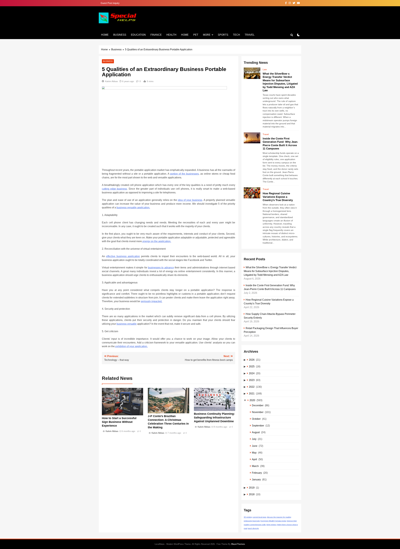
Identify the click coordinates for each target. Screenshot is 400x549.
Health (171, 34)
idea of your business (190, 200)
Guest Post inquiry (110, 3)
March (255, 466)
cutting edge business (114, 188)
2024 (252, 373)
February (257, 472)
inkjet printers (271, 525)
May (254, 452)
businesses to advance (161, 267)
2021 (252, 393)
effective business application (123, 256)
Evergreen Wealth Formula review (273, 521)
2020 (252, 400)
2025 (252, 366)
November (257, 412)
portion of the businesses (184, 173)
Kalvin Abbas (111, 81)
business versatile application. (133, 207)
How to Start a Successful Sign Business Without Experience (119, 422)
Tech (236, 34)
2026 (252, 359)
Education (138, 34)
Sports (223, 34)
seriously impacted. (151, 301)
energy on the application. (156, 241)
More (206, 34)
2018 (252, 494)
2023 (252, 380)
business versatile (127, 323)
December (257, 405)
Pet (195, 34)
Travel (250, 34)
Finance (156, 34)
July (254, 439)
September (258, 425)
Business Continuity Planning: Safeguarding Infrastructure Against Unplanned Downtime (214, 417)
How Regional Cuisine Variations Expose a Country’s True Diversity (278, 196)
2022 (252, 386)
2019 (252, 487)
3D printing (248, 517)
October (256, 418)
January (256, 479)
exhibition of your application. (131, 346)
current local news (259, 517)
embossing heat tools (252, 521)
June (254, 445)
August (256, 432)
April (254, 459)
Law (265, 69)
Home (105, 34)
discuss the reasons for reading (279, 517)
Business (119, 34)
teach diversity (253, 528)
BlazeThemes (238, 544)
